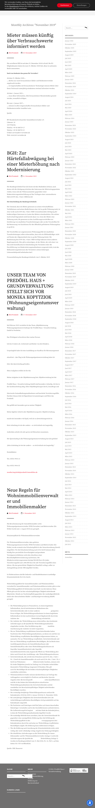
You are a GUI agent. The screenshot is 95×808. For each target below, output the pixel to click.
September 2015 (70, 435)
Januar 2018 (69, 347)
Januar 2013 (69, 534)
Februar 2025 (69, 76)
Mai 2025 (68, 65)
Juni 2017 (68, 368)
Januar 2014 (69, 502)
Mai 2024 (68, 108)
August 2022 (69, 178)
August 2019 (69, 287)
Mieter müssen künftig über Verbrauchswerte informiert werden (30, 41)
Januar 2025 (69, 79)
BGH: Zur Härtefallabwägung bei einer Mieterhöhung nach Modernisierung (33, 161)
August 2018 (69, 323)
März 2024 (68, 115)
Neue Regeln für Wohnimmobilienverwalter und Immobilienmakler (32, 498)
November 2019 (70, 277)
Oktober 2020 (69, 238)
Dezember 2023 (70, 125)
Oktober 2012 (69, 541)
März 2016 (68, 414)
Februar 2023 (69, 157)
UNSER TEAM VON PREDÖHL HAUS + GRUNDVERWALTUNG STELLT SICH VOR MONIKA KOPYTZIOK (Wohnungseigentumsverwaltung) (33, 291)
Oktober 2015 (69, 432)
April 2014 (68, 492)
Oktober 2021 (69, 210)
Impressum (32, 774)
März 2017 (68, 375)
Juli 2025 (68, 58)
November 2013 (70, 509)
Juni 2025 (68, 62)
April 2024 (68, 111)
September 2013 (70, 516)
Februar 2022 (69, 199)
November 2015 (70, 428)
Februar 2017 (69, 379)
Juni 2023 (68, 146)
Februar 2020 (69, 266)
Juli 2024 (68, 101)
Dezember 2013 (70, 506)
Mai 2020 (68, 256)
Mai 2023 (68, 150)
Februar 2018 (69, 344)
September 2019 (70, 284)
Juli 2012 (68, 544)
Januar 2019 (69, 308)
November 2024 (70, 87)
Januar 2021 (69, 227)
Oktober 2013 (69, 513)
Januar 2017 (69, 382)
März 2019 (68, 301)
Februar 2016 (69, 418)
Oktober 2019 (69, 280)
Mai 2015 (68, 449)
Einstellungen (14, 6)
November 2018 (70, 316)
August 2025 (69, 55)
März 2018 (68, 340)
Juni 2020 (68, 252)
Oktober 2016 (69, 393)
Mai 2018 (68, 333)
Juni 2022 (68, 185)
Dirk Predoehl (13, 53)
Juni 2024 (68, 104)
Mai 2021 (68, 213)
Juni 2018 (68, 330)
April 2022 (68, 192)
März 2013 (68, 527)
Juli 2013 (68, 523)
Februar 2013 (69, 530)
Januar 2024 (69, 122)
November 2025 (70, 44)
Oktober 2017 (69, 358)
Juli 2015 (68, 442)
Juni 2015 (68, 446)
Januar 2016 (69, 421)
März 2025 (68, 72)
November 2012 (70, 537)
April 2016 (68, 411)
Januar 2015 (69, 463)
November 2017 (70, 354)
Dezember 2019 (70, 273)
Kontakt (30, 778)
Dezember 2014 (70, 467)
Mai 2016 (68, 407)
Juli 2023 (68, 143)
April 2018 (68, 337)
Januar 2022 (69, 203)
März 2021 (68, 220)
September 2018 (70, 319)
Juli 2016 (68, 400)
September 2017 (70, 361)
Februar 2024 (69, 118)
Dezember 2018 (70, 312)
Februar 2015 (69, 460)
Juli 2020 (68, 249)
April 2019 (68, 298)
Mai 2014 (68, 488)
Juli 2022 (68, 182)
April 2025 (68, 69)
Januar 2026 (69, 41)
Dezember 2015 (70, 425)
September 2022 (70, 175)
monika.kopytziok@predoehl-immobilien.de (22, 472)
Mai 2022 (68, 189)
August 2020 (69, 245)
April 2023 (68, 154)
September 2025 (70, 51)
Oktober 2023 (69, 132)
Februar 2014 (69, 499)
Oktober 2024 (69, 90)
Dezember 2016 (70, 386)
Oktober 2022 (69, 171)
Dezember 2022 (70, 164)
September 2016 (70, 396)
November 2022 (70, 168)
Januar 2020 (69, 270)
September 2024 (70, 94)
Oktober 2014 (69, 474)
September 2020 (70, 242)
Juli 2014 (68, 481)
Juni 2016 (68, 404)
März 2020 (68, 263)
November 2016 (70, 389)
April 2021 (68, 217)
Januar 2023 (69, 161)
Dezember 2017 (70, 351)
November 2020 (70, 234)
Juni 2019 (68, 294)
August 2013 (69, 520)
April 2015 (68, 453)
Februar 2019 (69, 305)
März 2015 (68, 456)
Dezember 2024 (70, 83)
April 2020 (68, 259)
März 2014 (68, 495)
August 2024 (69, 97)
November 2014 (70, 470)
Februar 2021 (69, 224)
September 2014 (70, 478)
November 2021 (70, 206)
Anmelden (68, 557)
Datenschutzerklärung (35, 776)
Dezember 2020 (70, 231)
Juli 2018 (68, 326)
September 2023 (70, 136)
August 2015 (69, 439)
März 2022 (68, 196)
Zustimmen (64, 5)
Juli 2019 (68, 291)
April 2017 (68, 372)
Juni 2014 (68, 485)
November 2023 (70, 129)
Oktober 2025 (69, 48)
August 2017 (69, 365)
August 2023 (69, 139)
